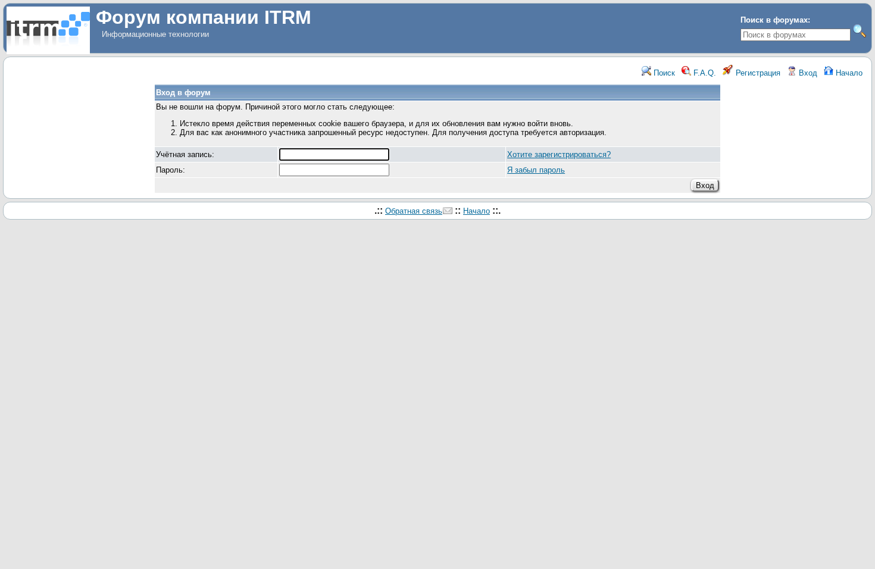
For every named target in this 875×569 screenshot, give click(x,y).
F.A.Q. (703, 72)
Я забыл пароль (536, 169)
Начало (847, 72)
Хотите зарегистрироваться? (559, 154)
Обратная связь (413, 211)
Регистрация (756, 72)
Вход (806, 72)
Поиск (663, 72)
